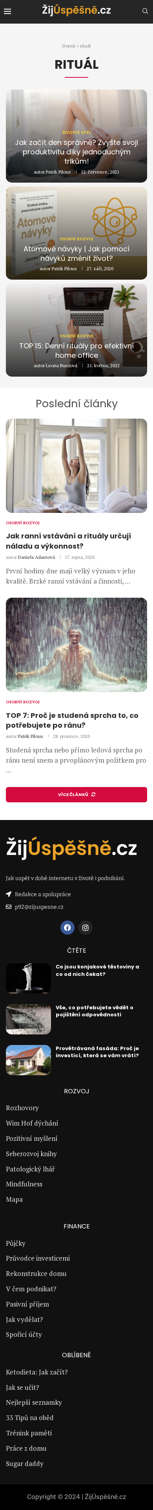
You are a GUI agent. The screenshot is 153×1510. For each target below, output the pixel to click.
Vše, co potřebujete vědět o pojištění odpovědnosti (94, 1011)
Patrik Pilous (58, 172)
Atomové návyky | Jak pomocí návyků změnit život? (76, 253)
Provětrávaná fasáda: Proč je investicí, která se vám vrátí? (97, 1052)
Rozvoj (76, 1091)
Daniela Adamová (36, 557)
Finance (77, 1226)
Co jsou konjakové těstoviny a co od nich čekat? (97, 970)
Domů (68, 46)
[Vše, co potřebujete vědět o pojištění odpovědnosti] (28, 1019)
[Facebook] (67, 928)
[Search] (145, 12)
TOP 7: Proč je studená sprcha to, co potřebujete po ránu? (72, 720)
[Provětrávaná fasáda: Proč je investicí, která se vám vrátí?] (28, 1060)
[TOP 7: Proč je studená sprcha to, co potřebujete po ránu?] (76, 645)
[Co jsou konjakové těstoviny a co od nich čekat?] (28, 978)
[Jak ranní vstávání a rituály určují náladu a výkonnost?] (76, 466)
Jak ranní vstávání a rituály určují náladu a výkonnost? (68, 541)
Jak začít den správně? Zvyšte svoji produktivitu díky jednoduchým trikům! (76, 152)
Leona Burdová (61, 365)
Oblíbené (76, 1355)
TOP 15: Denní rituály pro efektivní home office (76, 350)
